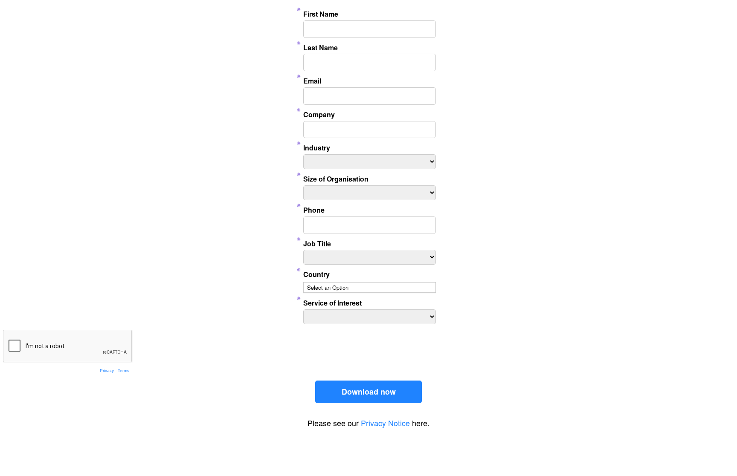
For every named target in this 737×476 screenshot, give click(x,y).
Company (319, 114)
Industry (316, 148)
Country (316, 274)
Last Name (320, 47)
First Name (320, 14)
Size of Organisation (335, 179)
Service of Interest (332, 303)
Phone (314, 210)
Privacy (107, 370)
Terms (123, 370)
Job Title (317, 243)
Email (312, 81)
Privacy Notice (385, 422)
